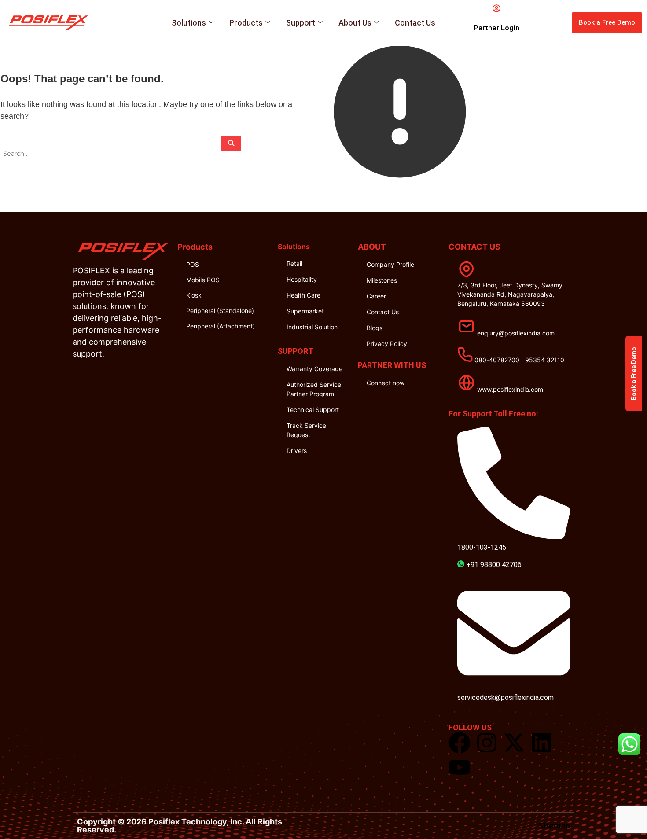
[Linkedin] (541, 743)
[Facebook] (459, 743)
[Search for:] (110, 153)
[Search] (231, 143)
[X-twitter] (514, 743)
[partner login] (496, 8)
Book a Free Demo (633, 373)
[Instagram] (487, 743)
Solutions (189, 22)
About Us (354, 22)
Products (246, 22)
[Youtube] (459, 767)
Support (300, 22)
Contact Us (415, 22)
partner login (496, 27)
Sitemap (554, 825)
